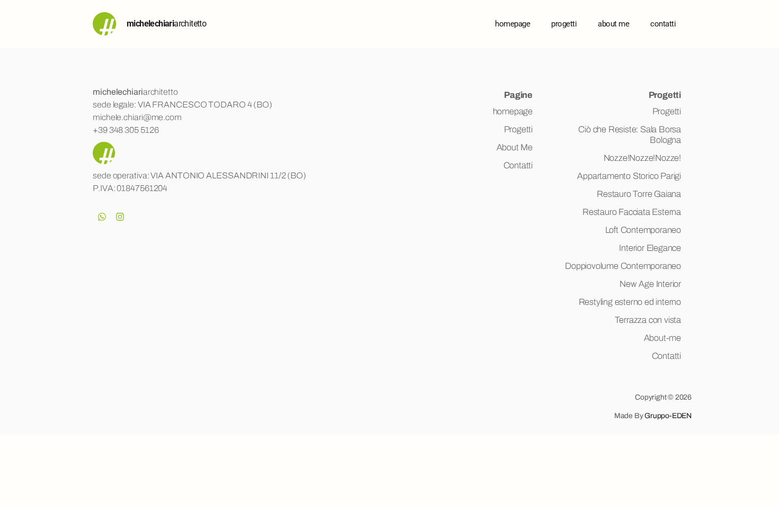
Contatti (518, 165)
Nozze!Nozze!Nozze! (642, 158)
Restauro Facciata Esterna (631, 212)
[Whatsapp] (102, 216)
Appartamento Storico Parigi (629, 176)
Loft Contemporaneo (643, 230)
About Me (515, 147)
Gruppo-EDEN (668, 416)
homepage (513, 111)
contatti (663, 24)
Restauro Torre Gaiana (639, 194)
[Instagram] (120, 216)
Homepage (512, 24)
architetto (166, 24)
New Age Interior (650, 284)
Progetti (564, 24)
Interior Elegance (650, 248)
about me (613, 24)
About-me (662, 338)
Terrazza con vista (648, 320)
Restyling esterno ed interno (630, 302)
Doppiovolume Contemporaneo (623, 266)
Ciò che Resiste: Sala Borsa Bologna (629, 134)
